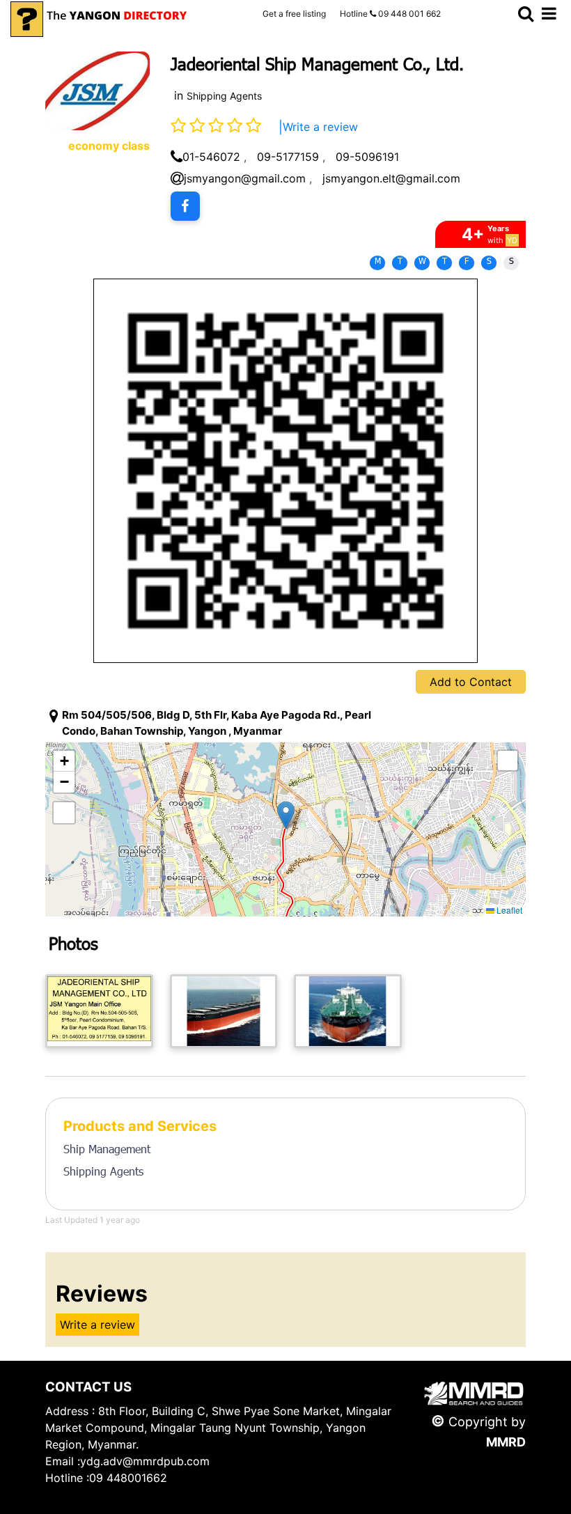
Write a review (320, 127)
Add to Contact (471, 682)
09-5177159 (288, 157)
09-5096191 (367, 157)
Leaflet (508, 910)
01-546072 (211, 157)
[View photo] (99, 1011)
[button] (286, 815)
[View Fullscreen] (64, 812)
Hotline (390, 13)
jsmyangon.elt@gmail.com (391, 178)
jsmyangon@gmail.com (245, 178)
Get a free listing (294, 13)
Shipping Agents (224, 96)
